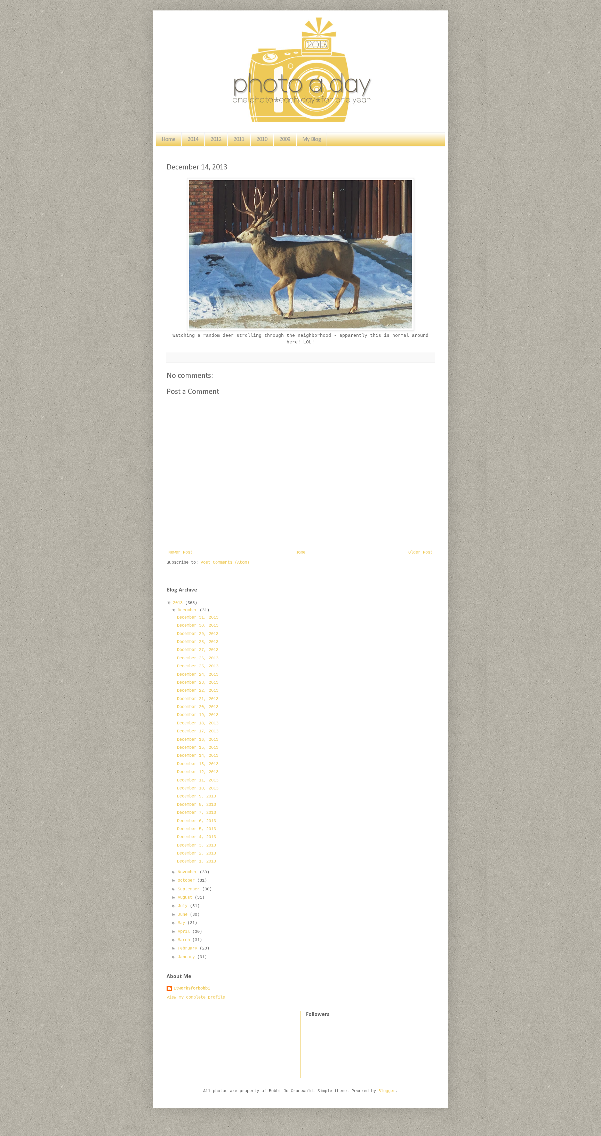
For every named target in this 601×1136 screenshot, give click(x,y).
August (186, 897)
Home (169, 139)
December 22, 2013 (197, 690)
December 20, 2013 (197, 707)
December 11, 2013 (197, 780)
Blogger (386, 1091)
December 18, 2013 (197, 723)
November (189, 872)
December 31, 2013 (197, 617)
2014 (193, 139)
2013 (179, 603)
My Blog (311, 139)
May (182, 923)
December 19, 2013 (197, 715)
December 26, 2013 (197, 658)
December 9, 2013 (196, 796)
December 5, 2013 (196, 829)
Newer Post (180, 552)
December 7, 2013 (196, 812)
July (184, 906)
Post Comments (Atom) (225, 562)
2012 (216, 139)
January (187, 957)
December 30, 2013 (197, 625)
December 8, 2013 (196, 804)
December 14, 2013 (197, 755)
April (185, 931)
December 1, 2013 (196, 861)
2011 (239, 139)
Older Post (420, 552)
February (189, 948)
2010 (261, 139)
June (184, 914)
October (187, 880)
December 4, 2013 (196, 837)
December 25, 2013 (197, 666)
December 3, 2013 (196, 845)
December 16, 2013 (197, 739)
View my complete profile (196, 997)
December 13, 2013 (197, 764)
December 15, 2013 (197, 747)
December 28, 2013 (197, 642)
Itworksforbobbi (192, 988)
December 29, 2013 (197, 633)
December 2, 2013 (196, 853)
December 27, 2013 (197, 650)
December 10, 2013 (197, 788)
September (190, 889)
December (189, 610)
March (185, 940)
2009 (284, 139)
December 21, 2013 (197, 699)
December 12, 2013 (197, 772)
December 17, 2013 (197, 731)
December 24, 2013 (197, 674)
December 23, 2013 (197, 682)
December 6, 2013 (196, 821)
